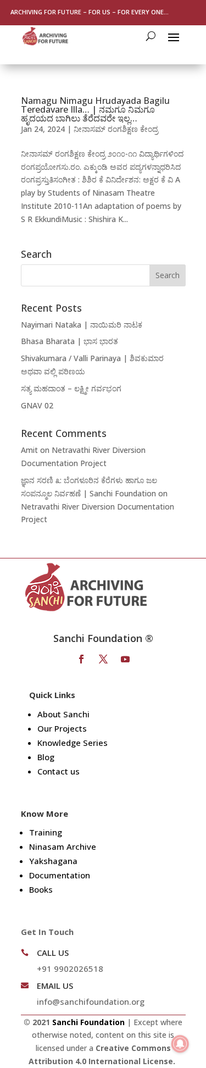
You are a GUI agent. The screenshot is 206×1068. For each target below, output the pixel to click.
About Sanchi (63, 714)
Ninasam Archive (62, 846)
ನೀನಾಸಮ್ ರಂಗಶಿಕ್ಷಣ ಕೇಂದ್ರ (116, 129)
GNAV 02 (37, 405)
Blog (45, 756)
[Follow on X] (103, 659)
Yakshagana (53, 860)
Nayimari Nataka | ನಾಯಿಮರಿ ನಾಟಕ (81, 324)
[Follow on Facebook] (81, 659)
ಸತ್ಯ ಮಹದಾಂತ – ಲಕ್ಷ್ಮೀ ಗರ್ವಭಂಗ (71, 388)
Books (41, 889)
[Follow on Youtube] (125, 659)
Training (45, 832)
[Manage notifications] (180, 1044)
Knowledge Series (72, 742)
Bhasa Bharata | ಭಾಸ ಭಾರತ (69, 341)
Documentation (59, 875)
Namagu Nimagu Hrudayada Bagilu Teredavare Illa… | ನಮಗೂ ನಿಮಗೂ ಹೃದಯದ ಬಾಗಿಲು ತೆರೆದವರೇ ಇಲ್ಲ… (95, 109)
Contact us (58, 771)
